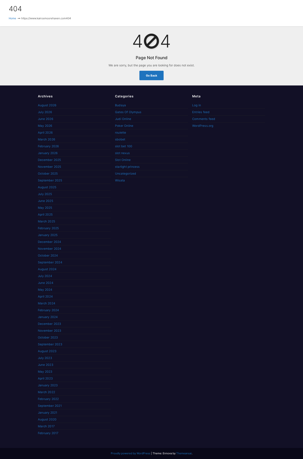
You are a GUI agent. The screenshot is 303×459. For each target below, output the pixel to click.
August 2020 (47, 419)
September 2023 (50, 344)
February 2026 (48, 146)
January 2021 (47, 412)
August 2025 (47, 187)
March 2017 (46, 426)
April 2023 (45, 378)
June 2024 (45, 283)
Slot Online (123, 160)
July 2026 (45, 112)
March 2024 (46, 303)
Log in (196, 105)
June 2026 (45, 119)
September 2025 (50, 180)
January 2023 (48, 385)
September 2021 (50, 406)
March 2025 (46, 221)
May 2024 (45, 289)
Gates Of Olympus (128, 112)
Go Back (151, 75)
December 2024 (49, 242)
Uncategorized (125, 173)
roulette (120, 132)
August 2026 (47, 105)
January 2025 (48, 235)
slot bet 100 (123, 146)
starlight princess (127, 166)
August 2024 (47, 269)
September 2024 (50, 262)
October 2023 (48, 337)
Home (12, 18)
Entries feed (201, 112)
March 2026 (46, 139)
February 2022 (48, 399)
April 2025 (45, 214)
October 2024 (48, 255)
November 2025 (49, 166)
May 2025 (45, 207)
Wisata (120, 180)
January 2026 (48, 153)
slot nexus (122, 153)
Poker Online (124, 125)
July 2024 (45, 276)
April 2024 (45, 296)
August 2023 (47, 351)
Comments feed (203, 119)
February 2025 (48, 228)
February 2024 (48, 310)
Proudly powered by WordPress (131, 453)
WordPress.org (202, 125)
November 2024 (49, 248)
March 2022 (46, 392)
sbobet (120, 139)
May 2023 (45, 371)
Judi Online (123, 119)
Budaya (120, 105)
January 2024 (48, 317)
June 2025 (45, 201)
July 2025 (45, 194)
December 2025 (49, 160)
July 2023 (45, 358)
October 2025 (48, 173)
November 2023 (49, 330)
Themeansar (184, 453)
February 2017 (48, 433)
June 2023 (45, 365)
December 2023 (49, 324)
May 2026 (45, 125)
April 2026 (45, 132)
